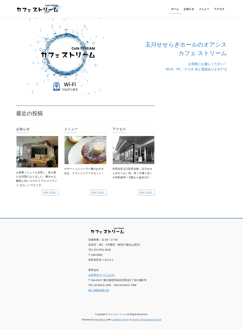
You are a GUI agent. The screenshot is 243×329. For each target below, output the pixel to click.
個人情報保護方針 (99, 290)
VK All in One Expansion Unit (146, 319)
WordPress (100, 319)
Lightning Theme (120, 319)
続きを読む (50, 192)
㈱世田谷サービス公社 (101, 275)
